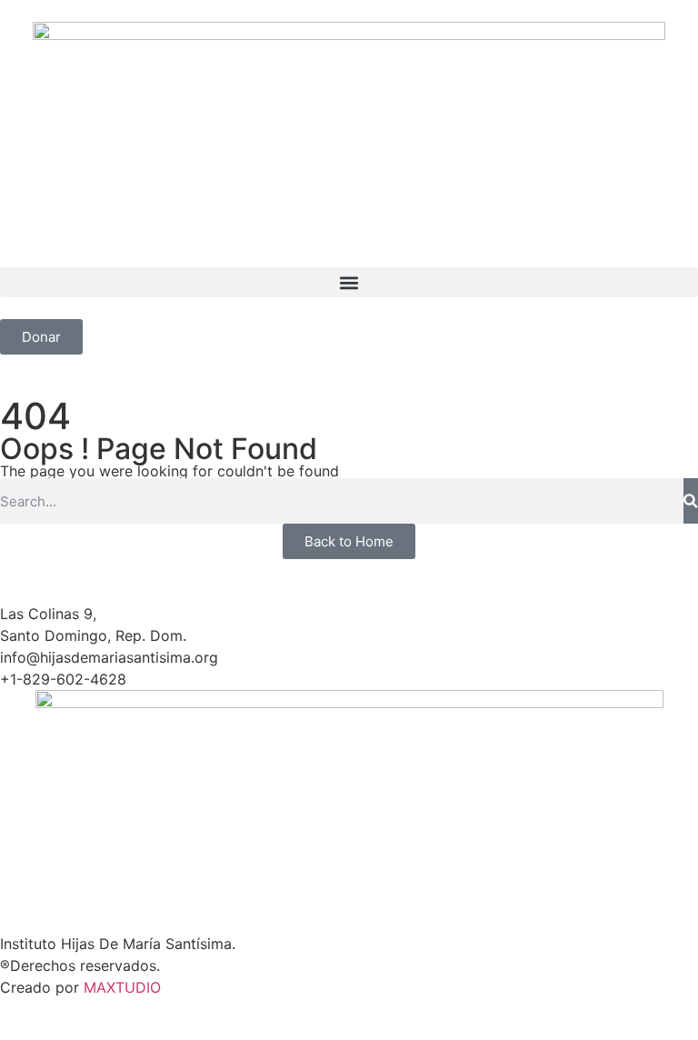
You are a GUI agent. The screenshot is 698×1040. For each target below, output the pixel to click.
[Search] (690, 501)
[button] (349, 282)
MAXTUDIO (122, 987)
